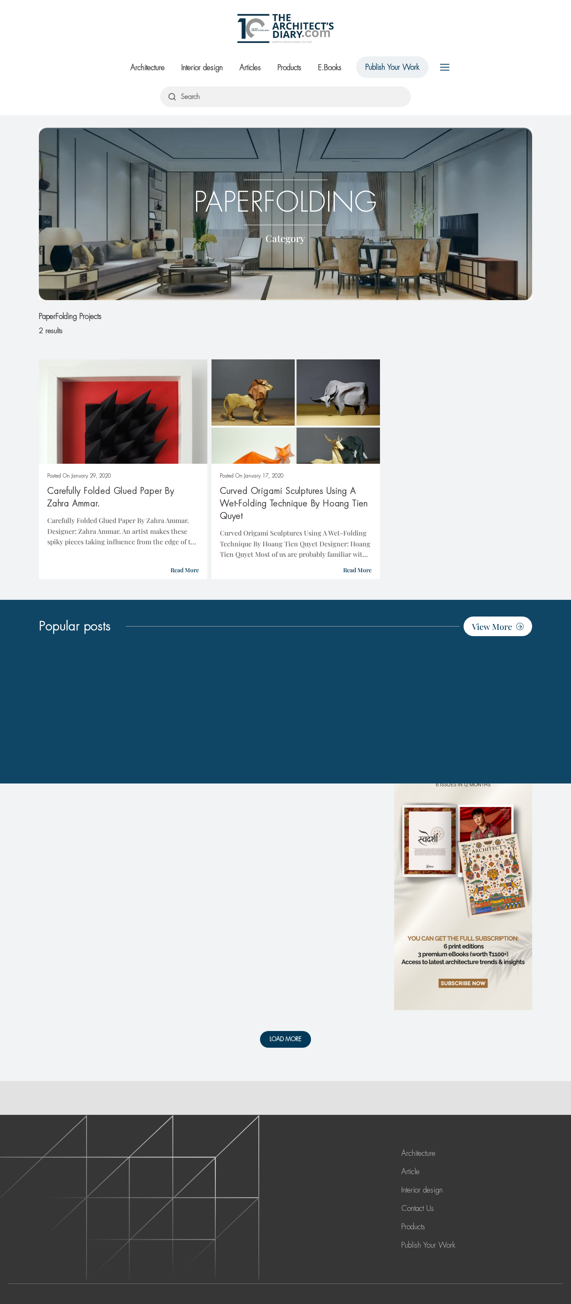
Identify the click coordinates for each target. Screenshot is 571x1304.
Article (410, 1171)
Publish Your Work (392, 67)
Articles (250, 67)
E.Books (330, 67)
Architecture (147, 67)
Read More (185, 570)
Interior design (202, 67)
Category (285, 237)
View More (492, 626)
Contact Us (417, 1208)
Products (289, 67)
